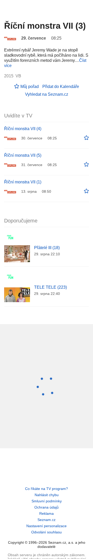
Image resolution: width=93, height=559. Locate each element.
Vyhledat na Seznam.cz (46, 94)
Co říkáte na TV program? (46, 489)
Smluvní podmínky (47, 501)
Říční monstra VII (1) (22, 182)
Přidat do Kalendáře (60, 86)
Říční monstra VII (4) (22, 128)
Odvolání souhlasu (46, 532)
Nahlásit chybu (47, 495)
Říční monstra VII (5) (22, 155)
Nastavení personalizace (46, 526)
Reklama (46, 513)
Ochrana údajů (46, 507)
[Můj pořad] (86, 137)
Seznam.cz (46, 520)
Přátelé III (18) (47, 247)
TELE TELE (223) (50, 287)
